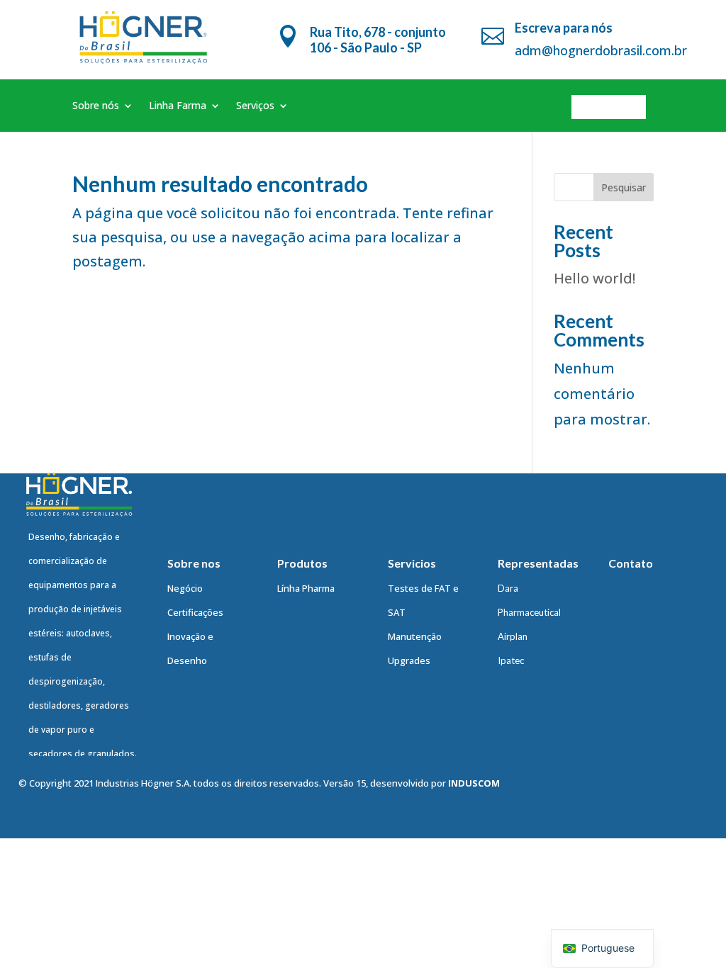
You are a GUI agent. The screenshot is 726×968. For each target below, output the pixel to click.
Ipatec (511, 660)
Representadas (538, 563)
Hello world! (594, 278)
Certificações (195, 612)
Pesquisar (623, 187)
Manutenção (415, 636)
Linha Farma (177, 106)
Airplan (512, 636)
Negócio (185, 588)
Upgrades (409, 660)
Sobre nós (95, 106)
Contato (608, 106)
